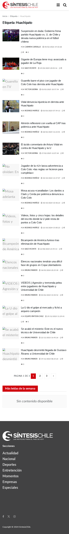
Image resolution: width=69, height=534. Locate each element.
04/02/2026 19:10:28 (53, 47)
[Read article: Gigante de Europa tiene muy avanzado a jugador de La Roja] (11, 64)
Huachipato (25, 16)
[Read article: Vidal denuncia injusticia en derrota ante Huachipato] (11, 106)
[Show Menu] (58, 5)
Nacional (9, 459)
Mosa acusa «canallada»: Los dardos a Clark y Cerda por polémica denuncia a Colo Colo (42, 194)
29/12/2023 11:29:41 (55, 316)
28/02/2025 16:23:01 (51, 132)
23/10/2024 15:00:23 (51, 228)
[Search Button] (64, 5)
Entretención (12, 470)
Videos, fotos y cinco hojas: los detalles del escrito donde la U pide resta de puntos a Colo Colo (42, 219)
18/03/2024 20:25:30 (49, 270)
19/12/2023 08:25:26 (49, 359)
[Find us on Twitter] (8, 516)
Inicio (5, 16)
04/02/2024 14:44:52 (49, 295)
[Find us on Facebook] (3, 516)
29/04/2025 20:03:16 (48, 68)
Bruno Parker (31, 270)
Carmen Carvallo (33, 47)
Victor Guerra (31, 89)
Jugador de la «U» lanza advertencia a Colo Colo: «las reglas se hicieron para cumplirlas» (42, 169)
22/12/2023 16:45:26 (49, 337)
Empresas (10, 482)
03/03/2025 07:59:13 (51, 111)
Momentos (11, 476)
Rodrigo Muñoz (32, 111)
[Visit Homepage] (20, 5)
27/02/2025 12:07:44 (50, 153)
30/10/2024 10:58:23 (51, 203)
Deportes (9, 464)
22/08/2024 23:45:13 (48, 249)
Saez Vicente (30, 68)
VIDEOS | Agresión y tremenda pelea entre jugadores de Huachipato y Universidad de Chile (41, 286)
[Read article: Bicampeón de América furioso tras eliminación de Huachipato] (11, 244)
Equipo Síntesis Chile (34, 316)
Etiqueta (13, 16)
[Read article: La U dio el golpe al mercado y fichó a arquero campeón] (11, 312)
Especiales (10, 487)
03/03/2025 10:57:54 (50, 89)
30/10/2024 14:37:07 (51, 178)
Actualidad (10, 453)
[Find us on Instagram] (14, 516)
